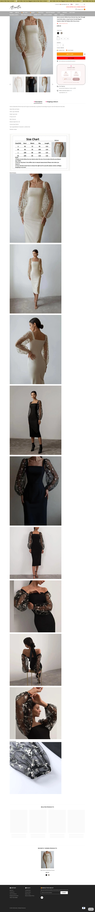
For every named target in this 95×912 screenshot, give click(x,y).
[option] (31, 45)
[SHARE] (84, 54)
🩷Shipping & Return (51, 102)
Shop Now (76, 79)
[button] (10, 84)
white (49, 875)
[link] (18, 835)
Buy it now (71, 58)
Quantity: (59, 42)
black (46, 875)
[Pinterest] (42, 897)
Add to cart (69, 54)
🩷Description (38, 102)
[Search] (80, 4)
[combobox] (79, 4)
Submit (64, 892)
